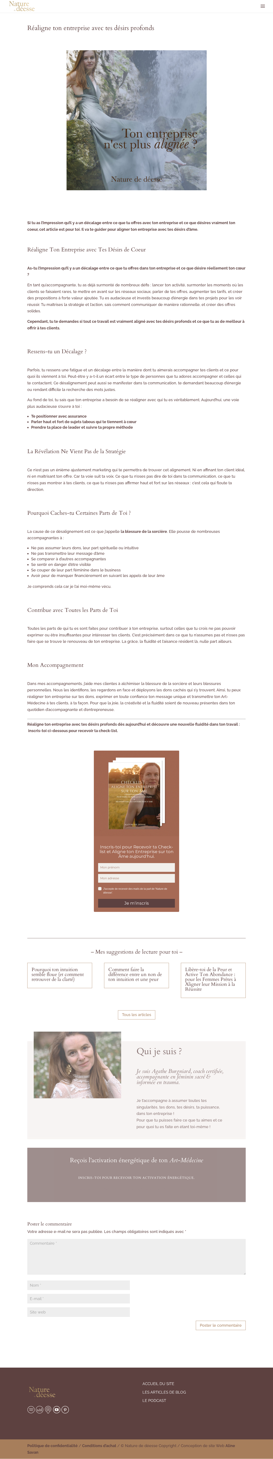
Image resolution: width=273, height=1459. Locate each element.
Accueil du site (158, 1383)
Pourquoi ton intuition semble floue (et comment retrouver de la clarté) (58, 974)
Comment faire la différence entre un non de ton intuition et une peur (135, 974)
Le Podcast (154, 1400)
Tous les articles (136, 1014)
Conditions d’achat (99, 1445)
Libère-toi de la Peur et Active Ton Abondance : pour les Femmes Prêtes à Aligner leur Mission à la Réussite (210, 979)
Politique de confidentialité (52, 1445)
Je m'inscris (136, 903)
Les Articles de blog (164, 1392)
